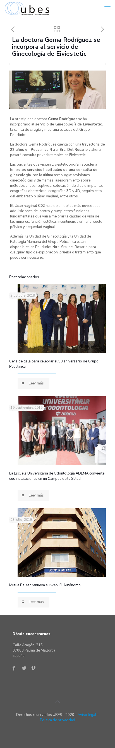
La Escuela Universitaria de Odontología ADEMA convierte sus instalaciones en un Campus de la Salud (56, 476)
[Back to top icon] (57, 702)
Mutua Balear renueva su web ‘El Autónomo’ (45, 585)
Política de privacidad (57, 720)
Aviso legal (87, 714)
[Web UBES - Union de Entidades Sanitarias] (28, 8)
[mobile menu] (107, 8)
